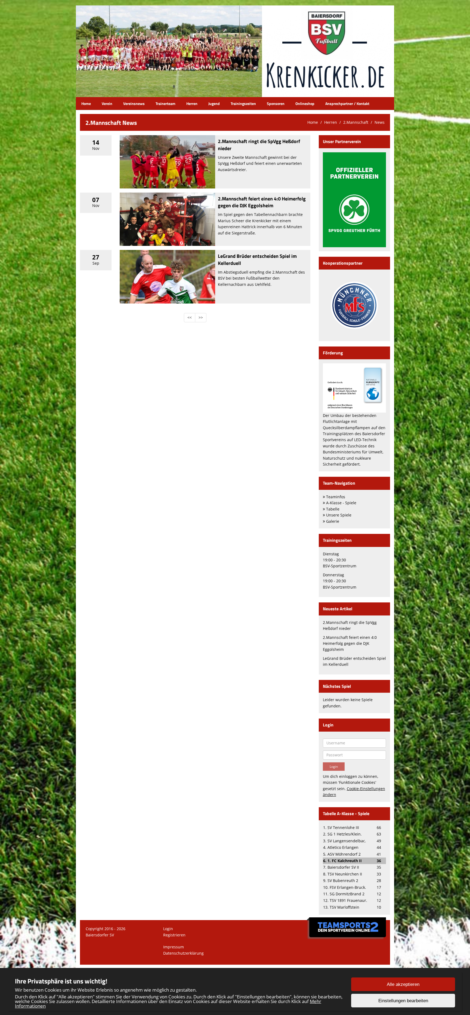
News (380, 122)
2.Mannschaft (355, 122)
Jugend (214, 103)
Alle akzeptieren (403, 984)
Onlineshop (304, 103)
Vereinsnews (134, 103)
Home (86, 103)
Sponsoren (276, 103)
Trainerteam (165, 103)
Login (168, 928)
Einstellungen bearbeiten (403, 1000)
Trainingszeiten (243, 103)
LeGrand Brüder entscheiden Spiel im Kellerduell (257, 259)
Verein (107, 103)
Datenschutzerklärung (183, 953)
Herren (191, 103)
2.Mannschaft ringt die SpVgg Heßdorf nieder (259, 145)
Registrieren (174, 934)
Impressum (173, 946)
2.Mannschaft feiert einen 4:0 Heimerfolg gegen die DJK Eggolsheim (262, 202)
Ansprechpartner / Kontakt (347, 103)
